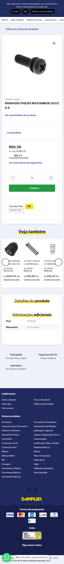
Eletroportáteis (8, 456)
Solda (36, 464)
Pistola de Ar (39, 460)
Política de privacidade (42, 11)
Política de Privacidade (43, 404)
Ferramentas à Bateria (11, 468)
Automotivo (7, 439)
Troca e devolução (42, 400)
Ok (29, 206)
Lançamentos (51, 20)
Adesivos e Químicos (11, 431)
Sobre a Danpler (9, 400)
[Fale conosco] (35, 490)
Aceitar (15, 11)
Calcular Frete (16, 206)
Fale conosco (8, 408)
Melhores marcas (34, 20)
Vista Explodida (40, 473)
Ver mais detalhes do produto (20, 115)
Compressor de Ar (10, 443)
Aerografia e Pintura (10, 435)
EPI (3, 460)
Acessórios (6, 422)
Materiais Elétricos (42, 447)
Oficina (37, 452)
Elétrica (5, 452)
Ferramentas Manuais (11, 477)
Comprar (34, 188)
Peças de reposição (28, 29)
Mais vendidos (17, 20)
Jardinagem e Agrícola (43, 431)
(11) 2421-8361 (29, 490)
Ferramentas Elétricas (11, 473)
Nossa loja (6, 404)
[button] (54, 43)
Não (25, 11)
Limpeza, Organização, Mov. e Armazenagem (47, 437)
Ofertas (4, 20)
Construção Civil (9, 447)
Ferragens (6, 464)
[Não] (60, 7)
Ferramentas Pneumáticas (45, 422)
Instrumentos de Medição (45, 426)
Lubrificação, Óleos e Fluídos (46, 443)
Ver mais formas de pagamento (25, 162)
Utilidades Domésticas (43, 468)
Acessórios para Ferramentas (14, 426)
